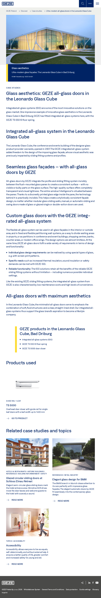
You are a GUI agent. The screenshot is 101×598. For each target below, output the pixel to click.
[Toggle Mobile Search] (82, 3)
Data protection (72, 589)
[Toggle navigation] (97, 3)
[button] (82, 583)
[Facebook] (93, 582)
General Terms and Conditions (53, 589)
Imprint (4, 593)
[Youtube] (97, 582)
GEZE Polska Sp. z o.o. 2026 (12, 589)
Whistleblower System (32, 589)
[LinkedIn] (89, 582)
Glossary (95, 589)
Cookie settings (85, 589)
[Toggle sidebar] (90, 3)
